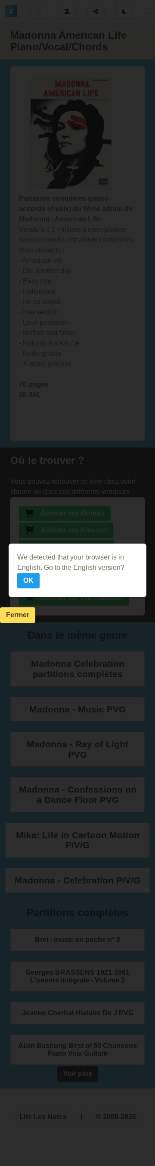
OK (28, 580)
